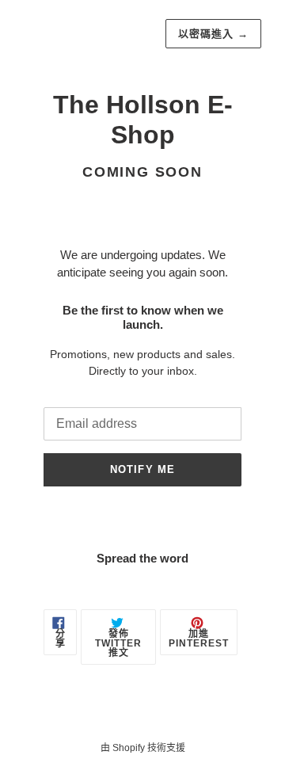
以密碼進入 (213, 34)
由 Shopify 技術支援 (143, 747)
